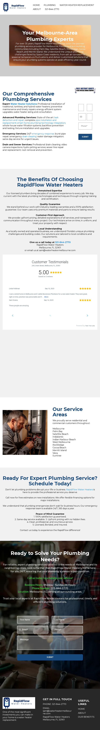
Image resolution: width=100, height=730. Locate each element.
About (37, 9)
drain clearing (29, 136)
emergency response (43, 134)
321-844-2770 (52, 9)
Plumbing (50, 5)
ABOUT (82, 713)
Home (36, 5)
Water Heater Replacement (77, 5)
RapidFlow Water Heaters (79, 489)
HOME (81, 709)
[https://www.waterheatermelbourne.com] (16, 7)
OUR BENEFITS (86, 717)
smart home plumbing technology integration (41, 123)
